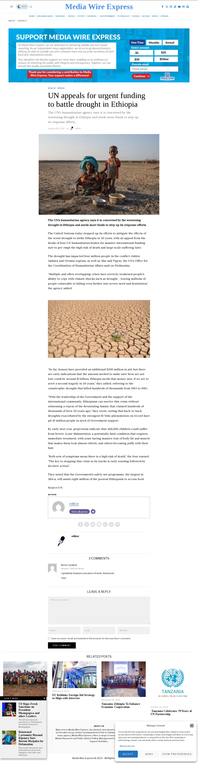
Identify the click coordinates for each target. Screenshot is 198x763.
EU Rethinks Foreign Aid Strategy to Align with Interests (73, 697)
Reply (63, 578)
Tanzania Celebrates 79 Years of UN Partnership (171, 713)
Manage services (127, 746)
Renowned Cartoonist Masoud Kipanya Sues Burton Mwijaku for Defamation (31, 738)
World (61, 88)
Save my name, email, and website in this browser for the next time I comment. (91, 638)
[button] (191, 725)
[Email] (93, 511)
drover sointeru (69, 564)
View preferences (177, 754)
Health (52, 88)
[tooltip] (162, 7)
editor (78, 128)
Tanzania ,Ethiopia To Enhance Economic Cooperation (120, 705)
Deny (149, 754)
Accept (128, 754)
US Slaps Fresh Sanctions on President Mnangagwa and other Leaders (29, 710)
